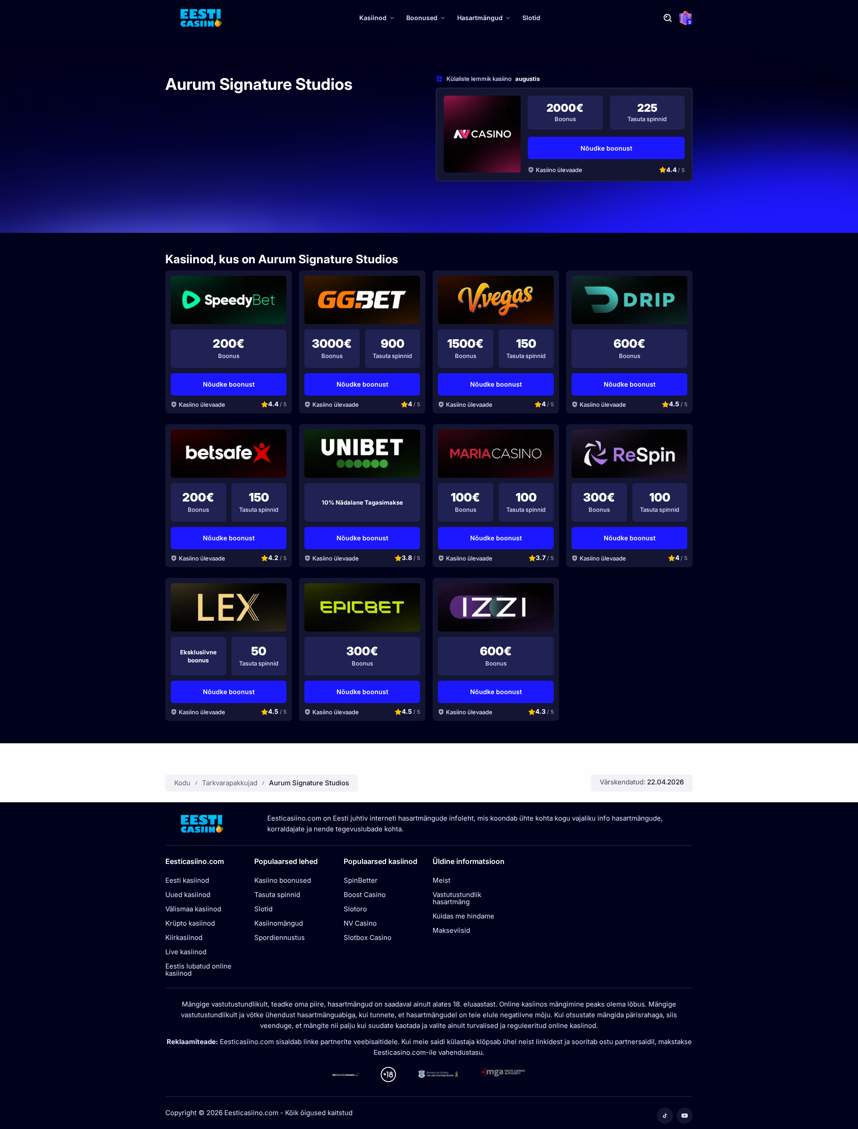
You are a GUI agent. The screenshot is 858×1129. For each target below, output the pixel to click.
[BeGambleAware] (345, 1074)
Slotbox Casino (367, 937)
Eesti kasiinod (187, 880)
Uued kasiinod (187, 894)
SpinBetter (361, 880)
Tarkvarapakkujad (229, 783)
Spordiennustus (279, 937)
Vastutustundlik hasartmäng (457, 898)
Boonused (421, 17)
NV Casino (360, 923)
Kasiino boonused (282, 880)
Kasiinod (373, 17)
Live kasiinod (185, 952)
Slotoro (355, 909)
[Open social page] (665, 1116)
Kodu (182, 783)
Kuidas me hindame (463, 916)
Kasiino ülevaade (559, 169)
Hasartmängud (480, 17)
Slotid (531, 17)
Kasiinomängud (278, 923)
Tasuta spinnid (277, 894)
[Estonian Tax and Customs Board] (438, 1074)
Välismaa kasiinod (193, 909)
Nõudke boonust (606, 148)
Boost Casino (365, 894)
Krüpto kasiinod (190, 923)
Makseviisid (451, 930)
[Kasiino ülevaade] (482, 134)
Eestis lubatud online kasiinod (198, 970)
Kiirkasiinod (183, 937)
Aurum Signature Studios (309, 783)
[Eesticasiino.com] (201, 18)
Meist (441, 880)
